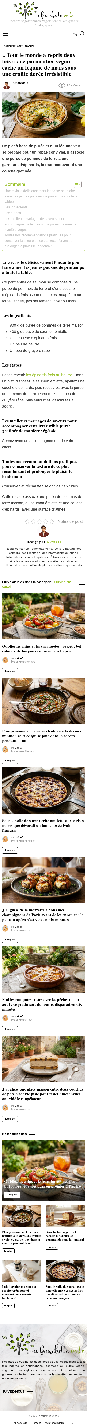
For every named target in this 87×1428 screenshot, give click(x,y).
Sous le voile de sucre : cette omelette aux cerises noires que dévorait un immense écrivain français (43, 825)
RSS (71, 1422)
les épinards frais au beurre (49, 375)
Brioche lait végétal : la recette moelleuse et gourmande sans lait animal (65, 1235)
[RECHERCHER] (82, 33)
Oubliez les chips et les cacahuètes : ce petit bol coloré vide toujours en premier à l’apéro (41, 648)
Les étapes (12, 213)
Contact (36, 1422)
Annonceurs (20, 1422)
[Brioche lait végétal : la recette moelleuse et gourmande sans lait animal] (65, 1216)
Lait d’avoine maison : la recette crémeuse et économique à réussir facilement (19, 1292)
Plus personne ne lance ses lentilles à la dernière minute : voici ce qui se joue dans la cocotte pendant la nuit (42, 735)
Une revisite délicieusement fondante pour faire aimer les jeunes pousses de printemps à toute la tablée (40, 196)
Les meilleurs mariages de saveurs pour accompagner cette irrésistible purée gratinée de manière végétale (40, 224)
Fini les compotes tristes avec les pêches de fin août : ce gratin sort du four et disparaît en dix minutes (42, 1004)
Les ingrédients (15, 207)
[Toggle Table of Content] (75, 184)
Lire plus (10, 671)
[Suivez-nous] (75, 33)
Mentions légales (55, 1422)
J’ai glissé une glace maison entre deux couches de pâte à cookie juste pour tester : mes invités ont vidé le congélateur (42, 1093)
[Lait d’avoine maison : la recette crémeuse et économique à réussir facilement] (21, 1271)
